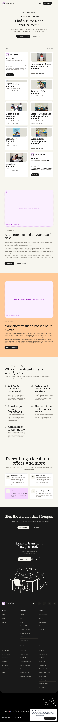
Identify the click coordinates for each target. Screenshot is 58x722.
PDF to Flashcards (25, 665)
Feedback (41, 618)
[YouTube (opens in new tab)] (49, 603)
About (22, 614)
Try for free (9, 263)
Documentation (43, 625)
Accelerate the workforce (9, 669)
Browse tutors (36, 36)
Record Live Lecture (44, 672)
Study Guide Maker (25, 661)
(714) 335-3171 (14, 123)
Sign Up (4, 622)
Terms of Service (25, 629)
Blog (21, 618)
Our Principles (5, 661)
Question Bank (43, 622)
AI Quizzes (42, 657)
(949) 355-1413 (14, 170)
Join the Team (24, 640)
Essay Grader (42, 676)
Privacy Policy (24, 625)
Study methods (24, 654)
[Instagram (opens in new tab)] (33, 603)
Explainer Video (43, 683)
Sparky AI (42, 661)
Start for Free (47, 3)
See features (35, 527)
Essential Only (37, 718)
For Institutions (6, 654)
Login (39, 3)
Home (3, 614)
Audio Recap (42, 680)
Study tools (23, 650)
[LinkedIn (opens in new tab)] (44, 603)
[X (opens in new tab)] (39, 603)
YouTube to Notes (25, 669)
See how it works (21, 263)
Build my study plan (11, 347)
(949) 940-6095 (40, 73)
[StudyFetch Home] (8, 3)
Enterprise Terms (25, 633)
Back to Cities (50, 48)
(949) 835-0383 (39, 98)
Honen (3, 672)
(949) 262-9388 (14, 90)
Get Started (10, 74)
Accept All (49, 718)
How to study (24, 657)
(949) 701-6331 (39, 148)
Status (22, 637)
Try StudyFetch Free (23, 36)
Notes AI (41, 650)
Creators (41, 629)
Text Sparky (42, 665)
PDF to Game (42, 687)
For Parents (5, 665)
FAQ (21, 622)
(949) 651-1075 (39, 123)
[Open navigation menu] (54, 3)
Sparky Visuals (43, 669)
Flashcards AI (43, 654)
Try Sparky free (23, 527)
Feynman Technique (25, 676)
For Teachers (5, 650)
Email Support (43, 614)
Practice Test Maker (25, 672)
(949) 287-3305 (14, 145)
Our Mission (5, 657)
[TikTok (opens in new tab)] (54, 603)
